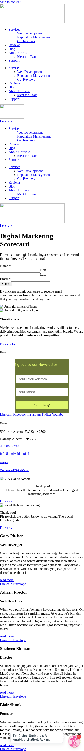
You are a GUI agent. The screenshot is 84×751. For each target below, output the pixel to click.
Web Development (30, 33)
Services (14, 29)
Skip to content (10, 2)
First (43, 270)
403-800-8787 (9, 446)
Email (5, 279)
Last (43, 274)
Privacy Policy (7, 344)
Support (14, 60)
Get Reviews (26, 41)
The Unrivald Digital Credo (14, 470)
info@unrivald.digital (14, 453)
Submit (6, 283)
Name (5, 266)
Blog (12, 49)
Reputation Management (34, 37)
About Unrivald (19, 53)
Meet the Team (27, 56)
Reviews (14, 45)
